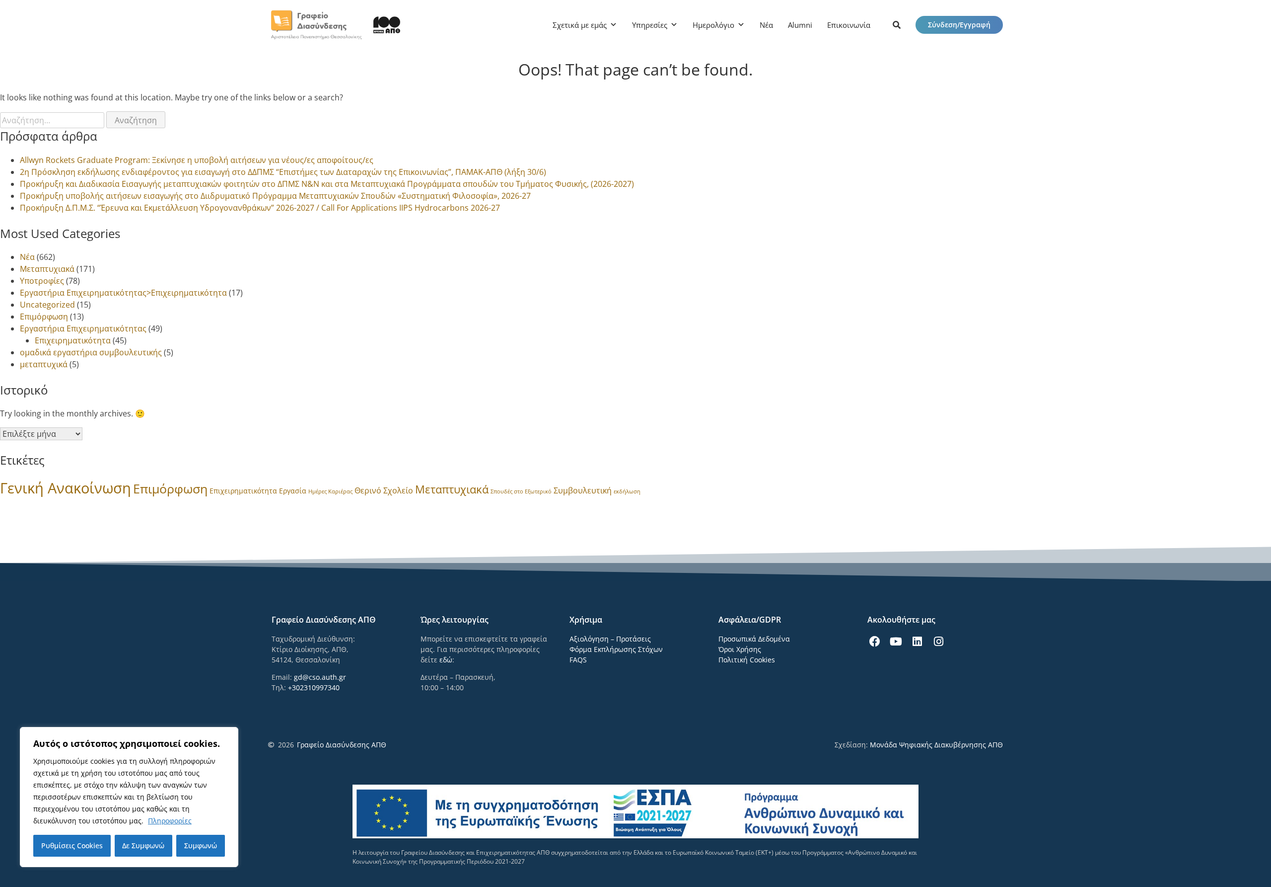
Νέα (766, 25)
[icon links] (897, 25)
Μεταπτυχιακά (47, 268)
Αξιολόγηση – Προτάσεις (610, 639)
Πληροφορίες (170, 820)
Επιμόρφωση (44, 316)
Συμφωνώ (200, 845)
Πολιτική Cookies (746, 659)
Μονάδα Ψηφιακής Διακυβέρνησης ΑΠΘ (936, 744)
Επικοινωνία (848, 25)
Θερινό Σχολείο (383, 490)
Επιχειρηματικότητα (73, 340)
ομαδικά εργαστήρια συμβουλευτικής (91, 352)
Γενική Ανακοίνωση (65, 488)
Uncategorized (47, 304)
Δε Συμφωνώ (143, 845)
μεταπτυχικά (44, 364)
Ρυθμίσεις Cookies (72, 845)
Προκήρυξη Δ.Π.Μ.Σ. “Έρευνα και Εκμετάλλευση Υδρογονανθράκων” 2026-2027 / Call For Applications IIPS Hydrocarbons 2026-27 (260, 207)
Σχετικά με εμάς (580, 25)
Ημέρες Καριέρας (330, 491)
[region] (129, 797)
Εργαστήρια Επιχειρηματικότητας (83, 328)
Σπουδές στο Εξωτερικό (521, 491)
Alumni (800, 25)
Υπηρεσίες (649, 25)
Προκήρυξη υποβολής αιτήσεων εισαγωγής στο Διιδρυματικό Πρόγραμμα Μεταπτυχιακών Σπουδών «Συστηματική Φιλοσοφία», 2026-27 (275, 195)
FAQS (578, 659)
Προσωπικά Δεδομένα (754, 639)
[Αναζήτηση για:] (53, 120)
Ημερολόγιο (713, 25)
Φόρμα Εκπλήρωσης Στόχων (616, 649)
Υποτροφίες (42, 280)
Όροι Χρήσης (739, 649)
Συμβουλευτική (583, 490)
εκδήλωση (627, 491)
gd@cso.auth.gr (320, 677)
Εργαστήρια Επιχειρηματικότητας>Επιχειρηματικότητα (123, 292)
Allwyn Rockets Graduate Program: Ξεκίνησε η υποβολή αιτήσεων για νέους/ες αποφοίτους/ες (196, 160)
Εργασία (292, 490)
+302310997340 (314, 687)
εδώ (445, 659)
